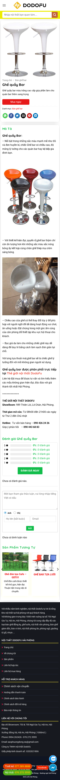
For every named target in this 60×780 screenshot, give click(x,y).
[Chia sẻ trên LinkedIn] (35, 115)
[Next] (57, 575)
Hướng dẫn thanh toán (15, 692)
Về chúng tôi (10, 653)
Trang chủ (7, 80)
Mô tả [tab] (7, 129)
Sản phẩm (9, 659)
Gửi (30, 528)
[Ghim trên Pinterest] (29, 115)
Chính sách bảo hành (14, 698)
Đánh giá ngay (30, 470)
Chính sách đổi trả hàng (15, 704)
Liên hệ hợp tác (11, 665)
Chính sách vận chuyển (16, 686)
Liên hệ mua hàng (12, 671)
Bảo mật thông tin (12, 710)
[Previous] (2, 575)
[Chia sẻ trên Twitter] (17, 115)
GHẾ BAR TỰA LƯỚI (45, 574)
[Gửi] (55, 15)
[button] (4, 5)
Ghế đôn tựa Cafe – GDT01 (15, 576)
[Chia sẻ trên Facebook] (11, 115)
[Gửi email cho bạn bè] (23, 115)
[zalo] (53, 759)
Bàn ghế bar (21, 80)
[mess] (53, 767)
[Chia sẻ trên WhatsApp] (5, 115)
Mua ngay (15, 101)
